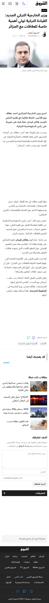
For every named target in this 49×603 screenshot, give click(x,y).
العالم (33, 556)
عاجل (8, 577)
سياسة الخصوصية (22, 582)
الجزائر (44, 10)
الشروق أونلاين (33, 32)
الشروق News (38, 567)
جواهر (36, 562)
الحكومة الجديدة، (38, 290)
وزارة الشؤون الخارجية (26, 344)
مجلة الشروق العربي (35, 577)
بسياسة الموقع (25, 446)
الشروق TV (24, 567)
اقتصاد (24, 556)
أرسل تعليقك (39, 484)
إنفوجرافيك (15, 562)
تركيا (42, 344)
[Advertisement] (24, 91)
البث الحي (18, 577)
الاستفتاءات (38, 582)
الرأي (7, 556)
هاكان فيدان (22, 239)
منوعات (26, 562)
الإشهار (8, 582)
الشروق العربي (10, 567)
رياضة (15, 556)
